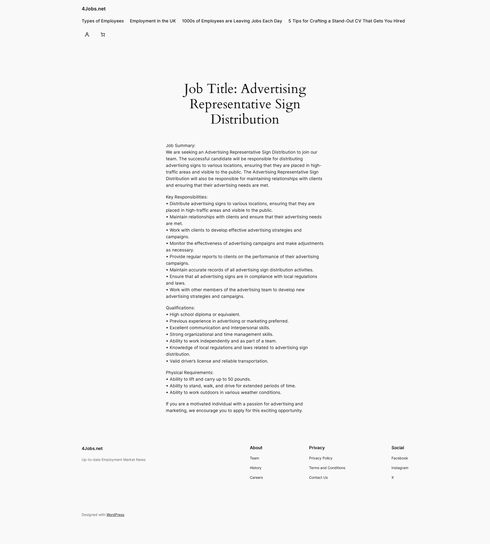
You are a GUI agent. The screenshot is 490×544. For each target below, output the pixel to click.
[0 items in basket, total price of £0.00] (102, 34)
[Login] (87, 34)
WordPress (115, 514)
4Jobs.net (94, 9)
